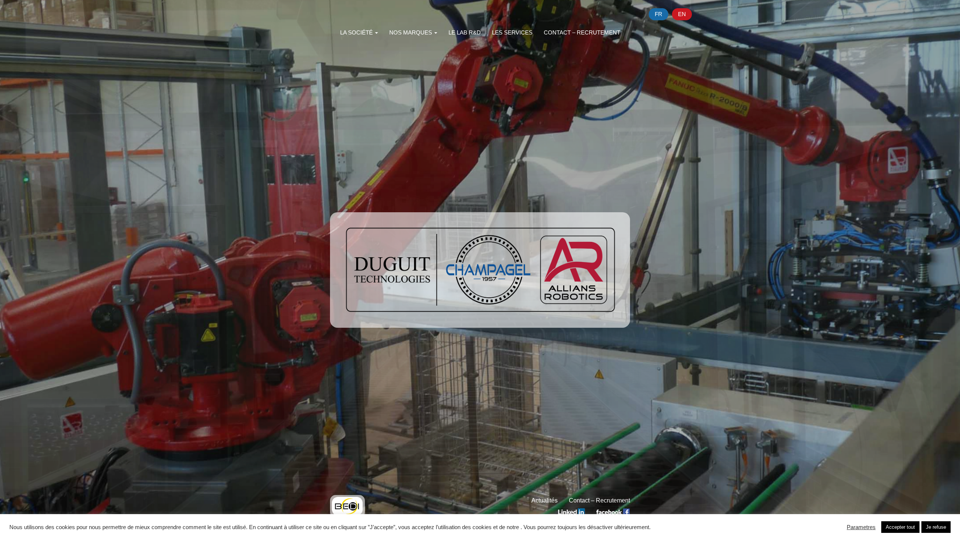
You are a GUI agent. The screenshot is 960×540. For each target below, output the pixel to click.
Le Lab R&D (464, 32)
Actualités (544, 500)
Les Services (512, 32)
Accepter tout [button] (900, 527)
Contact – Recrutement (582, 32)
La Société (357, 32)
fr (658, 14)
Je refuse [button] (936, 527)
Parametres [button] (861, 527)
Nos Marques (411, 32)
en (682, 14)
